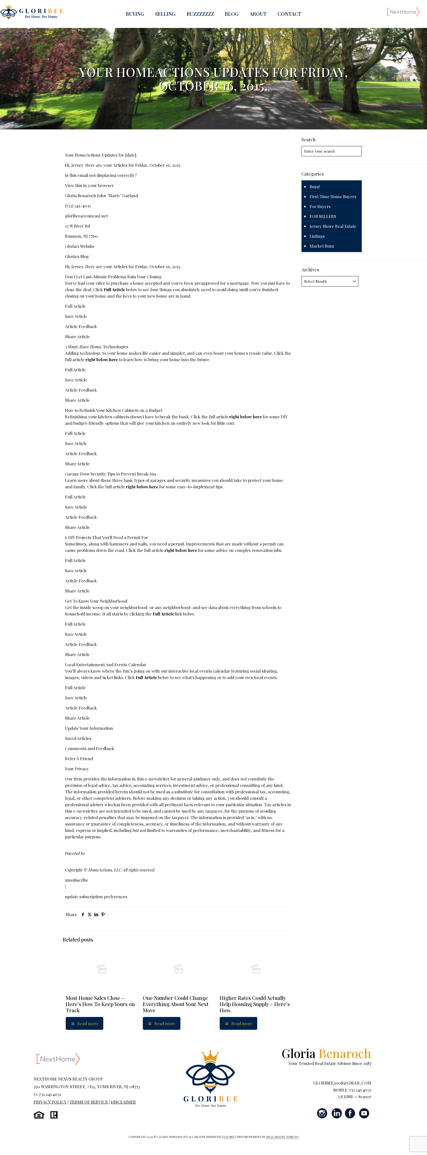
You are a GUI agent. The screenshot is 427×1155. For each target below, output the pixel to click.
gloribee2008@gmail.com (342, 1082)
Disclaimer (123, 1102)
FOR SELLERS (323, 216)
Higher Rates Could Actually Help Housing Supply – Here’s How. (255, 1004)
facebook (350, 1113)
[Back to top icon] (403, 1145)
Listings (317, 236)
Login (228, 1137)
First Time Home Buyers (333, 196)
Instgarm (322, 1113)
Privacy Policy (50, 1102)
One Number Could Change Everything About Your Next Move (176, 1004)
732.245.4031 (360, 1089)
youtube (364, 1113)
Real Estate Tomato (282, 1137)
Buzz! (315, 186)
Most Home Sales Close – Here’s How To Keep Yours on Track (100, 1004)
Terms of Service (88, 1102)
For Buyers (320, 206)
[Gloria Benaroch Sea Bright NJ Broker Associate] (31, 11)
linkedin (336, 1113)
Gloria (326, 1053)
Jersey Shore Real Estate (333, 226)
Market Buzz (322, 246)
